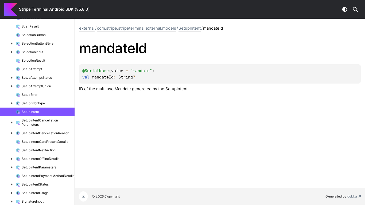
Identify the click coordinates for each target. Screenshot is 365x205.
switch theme (344, 9)
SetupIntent (189, 28)
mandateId (103, 77)
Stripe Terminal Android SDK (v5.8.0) (54, 9)
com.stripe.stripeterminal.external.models (136, 28)
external (87, 28)
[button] (355, 9)
